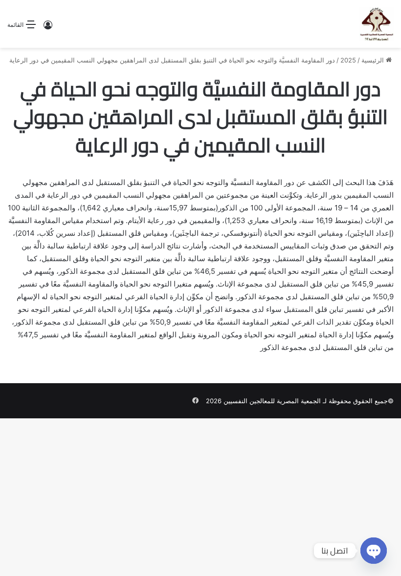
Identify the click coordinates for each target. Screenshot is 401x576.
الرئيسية (373, 60)
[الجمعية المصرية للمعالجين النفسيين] (376, 24)
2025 (348, 60)
